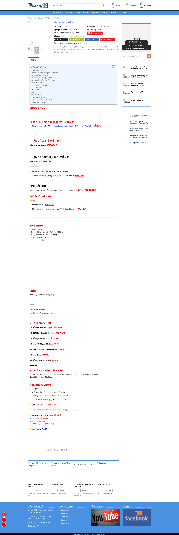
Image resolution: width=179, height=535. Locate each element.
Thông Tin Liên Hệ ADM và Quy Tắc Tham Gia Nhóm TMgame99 (138, 136)
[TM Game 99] (38, 5)
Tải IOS (58, 40)
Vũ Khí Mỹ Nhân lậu (105, 47)
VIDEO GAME (37, 70)
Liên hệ (123, 13)
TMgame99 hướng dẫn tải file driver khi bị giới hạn (139, 129)
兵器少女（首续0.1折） (61, 52)
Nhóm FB (147, 5)
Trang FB (119, 5)
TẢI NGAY (49, 204)
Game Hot (64, 513)
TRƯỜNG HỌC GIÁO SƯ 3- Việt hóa (84, 485)
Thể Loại (48, 18)
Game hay (64, 520)
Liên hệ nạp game (94, 33)
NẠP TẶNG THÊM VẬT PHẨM (43, 100)
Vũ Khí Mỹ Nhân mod (72, 49)
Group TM (90, 40)
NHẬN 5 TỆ (46, 161)
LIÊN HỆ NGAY (55, 415)
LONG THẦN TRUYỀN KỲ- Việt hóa (37, 485)
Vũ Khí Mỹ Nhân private (87, 49)
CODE (34, 92)
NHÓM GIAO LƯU (39, 97)
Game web (64, 523)
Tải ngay (38, 490)
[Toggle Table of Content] (112, 67)
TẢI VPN (97, 125)
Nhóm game (107, 40)
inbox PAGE (41, 429)
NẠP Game (95, 13)
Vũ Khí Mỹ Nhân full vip (76, 47)
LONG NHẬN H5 (57, 485)
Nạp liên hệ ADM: (39, 102)
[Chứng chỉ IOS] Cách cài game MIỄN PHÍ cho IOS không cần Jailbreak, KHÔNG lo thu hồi (139, 122)
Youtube (133, 5)
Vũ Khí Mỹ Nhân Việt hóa (104, 49)
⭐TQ (40, 87)
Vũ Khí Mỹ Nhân (62, 47)
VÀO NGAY (58, 327)
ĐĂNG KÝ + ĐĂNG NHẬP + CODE (44, 80)
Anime (65, 43)
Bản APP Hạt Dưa (42, 85)
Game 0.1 (71, 43)
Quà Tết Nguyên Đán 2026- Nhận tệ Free (138, 115)
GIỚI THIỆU (36, 89)
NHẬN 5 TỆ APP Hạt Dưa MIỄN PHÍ (44, 78)
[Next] (49, 33)
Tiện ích (114, 13)
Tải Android (76, 40)
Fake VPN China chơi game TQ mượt (45, 73)
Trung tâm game (81, 13)
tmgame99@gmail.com (139, 48)
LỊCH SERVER (36, 95)
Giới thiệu (69, 13)
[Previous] (31, 33)
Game (40, 18)
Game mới (78, 43)
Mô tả (33, 60)
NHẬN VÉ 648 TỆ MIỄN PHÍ (41, 75)
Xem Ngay (79, 175)
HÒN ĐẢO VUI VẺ (104, 485)
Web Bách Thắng (101, 534)
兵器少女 (116, 49)
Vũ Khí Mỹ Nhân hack (91, 47)
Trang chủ (59, 13)
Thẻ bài (57, 18)
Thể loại (104, 13)
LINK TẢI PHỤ (37, 83)
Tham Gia (53, 360)
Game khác (64, 510)
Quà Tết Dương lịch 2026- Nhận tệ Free (137, 143)
